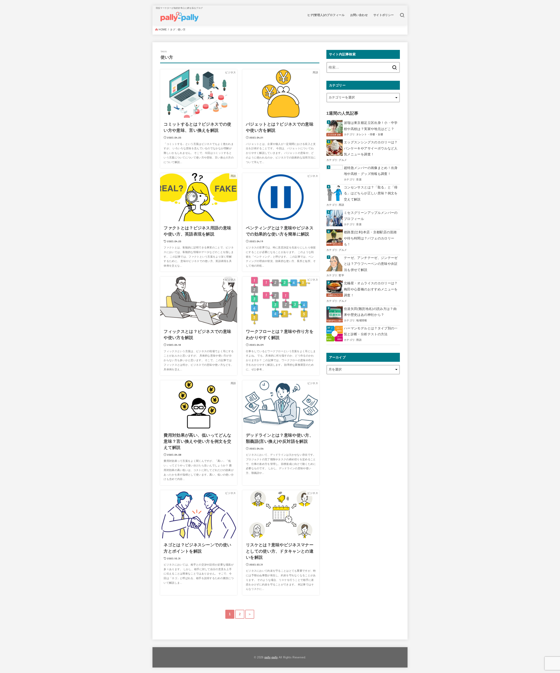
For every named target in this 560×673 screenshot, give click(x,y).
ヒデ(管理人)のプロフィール (326, 15)
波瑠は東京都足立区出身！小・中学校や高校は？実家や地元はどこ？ (371, 126)
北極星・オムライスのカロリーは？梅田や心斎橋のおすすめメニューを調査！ (371, 289)
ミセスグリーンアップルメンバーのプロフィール (371, 216)
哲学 (341, 275)
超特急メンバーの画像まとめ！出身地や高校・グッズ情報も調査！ (371, 171)
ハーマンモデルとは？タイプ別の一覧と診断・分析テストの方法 (371, 331)
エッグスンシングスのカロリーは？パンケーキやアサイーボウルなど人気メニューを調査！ (371, 148)
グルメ (343, 159)
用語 (341, 204)
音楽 (359, 179)
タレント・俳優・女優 (369, 134)
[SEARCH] (402, 15)
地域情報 (361, 320)
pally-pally (271, 657)
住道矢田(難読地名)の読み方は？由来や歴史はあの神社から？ (370, 312)
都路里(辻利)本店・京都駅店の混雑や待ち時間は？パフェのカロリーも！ (370, 238)
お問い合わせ (359, 15)
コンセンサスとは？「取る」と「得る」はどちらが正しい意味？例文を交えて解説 (371, 193)
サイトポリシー (383, 15)
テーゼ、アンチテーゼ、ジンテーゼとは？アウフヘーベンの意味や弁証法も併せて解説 (371, 264)
